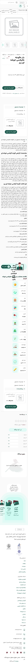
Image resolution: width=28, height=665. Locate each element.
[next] (3, 45)
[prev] (25, 45)
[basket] (20, 6)
